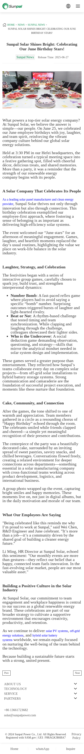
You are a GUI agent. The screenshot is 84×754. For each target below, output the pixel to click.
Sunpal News (36, 24)
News (21, 24)
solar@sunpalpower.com (20, 715)
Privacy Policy (76, 736)
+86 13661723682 (16, 710)
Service (11, 693)
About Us (12, 684)
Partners (12, 698)
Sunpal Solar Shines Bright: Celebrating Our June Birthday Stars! (42, 30)
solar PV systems (57, 631)
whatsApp (42, 749)
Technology (15, 688)
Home (11, 24)
